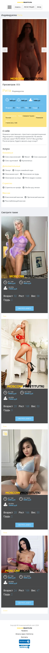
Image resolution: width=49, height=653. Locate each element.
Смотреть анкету (24, 308)
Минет (27, 157)
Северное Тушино (28, 116)
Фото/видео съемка (33, 178)
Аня (4, 316)
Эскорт (8, 170)
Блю (5, 426)
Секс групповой (11, 161)
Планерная (39, 118)
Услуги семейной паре (24, 170)
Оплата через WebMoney (24, 634)
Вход (39, 7)
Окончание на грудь (31, 174)
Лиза (5, 533)
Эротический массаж (35, 197)
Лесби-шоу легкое (32, 187)
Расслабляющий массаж (15, 201)
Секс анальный (40, 157)
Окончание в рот (12, 174)
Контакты (24, 637)
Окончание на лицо (13, 178)
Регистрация (29, 7)
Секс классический (12, 157)
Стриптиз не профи (13, 187)
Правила (24, 631)
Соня (5, 611)
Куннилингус (27, 161)
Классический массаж (14, 197)
